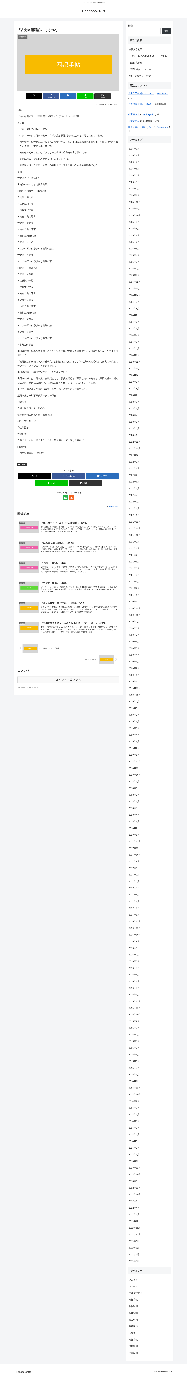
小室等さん (134, 114)
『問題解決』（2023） (140, 69)
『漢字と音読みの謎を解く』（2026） (148, 56)
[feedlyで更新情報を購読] (65, 497)
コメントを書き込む (68, 679)
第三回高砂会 (135, 62)
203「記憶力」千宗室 (140, 76)
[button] (102, 96)
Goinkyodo (162, 93)
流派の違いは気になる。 (140, 127)
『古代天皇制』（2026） (141, 93)
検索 (130, 25)
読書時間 (23, 464)
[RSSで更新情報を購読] (71, 497)
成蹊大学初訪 (135, 49)
